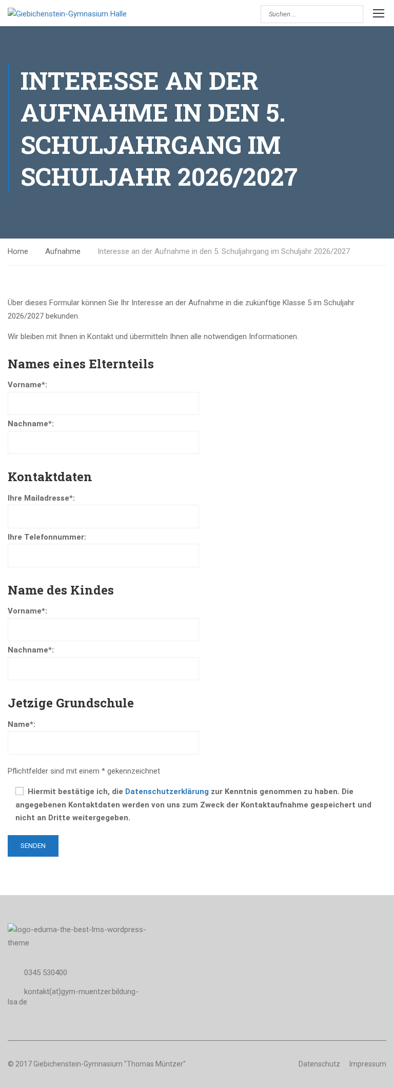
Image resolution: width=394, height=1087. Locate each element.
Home (18, 251)
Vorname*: (27, 384)
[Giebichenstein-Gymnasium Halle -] (97, 14)
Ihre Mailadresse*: (41, 498)
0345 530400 (45, 972)
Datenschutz (319, 1064)
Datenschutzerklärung (167, 791)
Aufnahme (63, 251)
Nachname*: (31, 423)
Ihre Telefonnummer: (47, 537)
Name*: (21, 724)
